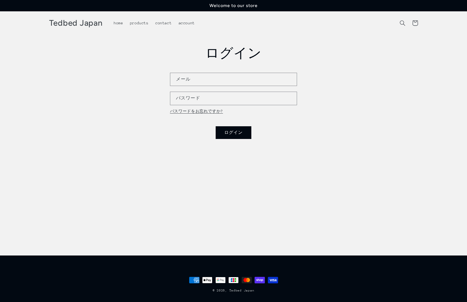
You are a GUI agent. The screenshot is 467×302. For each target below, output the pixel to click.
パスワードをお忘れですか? (196, 111)
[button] (402, 23)
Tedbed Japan (242, 290)
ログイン (233, 132)
